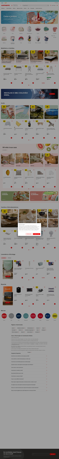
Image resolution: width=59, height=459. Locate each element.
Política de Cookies (23, 231)
